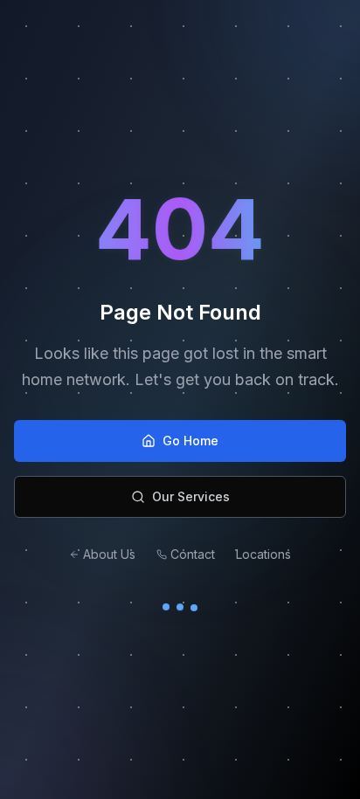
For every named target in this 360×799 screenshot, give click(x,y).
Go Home (190, 440)
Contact (192, 554)
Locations (263, 554)
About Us (109, 554)
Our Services (191, 496)
